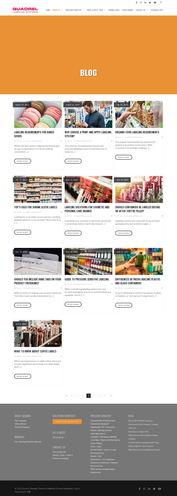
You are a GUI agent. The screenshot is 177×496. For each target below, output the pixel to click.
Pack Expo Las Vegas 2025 (138, 432)
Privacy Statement (65, 488)
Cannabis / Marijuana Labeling (103, 437)
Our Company (20, 420)
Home (48, 10)
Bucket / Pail (95, 456)
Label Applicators (97, 433)
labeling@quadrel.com (27, 2)
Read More (22, 161)
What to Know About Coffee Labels (35, 351)
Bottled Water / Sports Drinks (103, 449)
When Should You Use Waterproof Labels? (144, 450)
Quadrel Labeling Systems (33, 141)
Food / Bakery (96, 443)
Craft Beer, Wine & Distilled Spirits (105, 440)
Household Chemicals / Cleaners (104, 462)
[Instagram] (141, 2)
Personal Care (96, 466)
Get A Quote (58, 437)
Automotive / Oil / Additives (102, 459)
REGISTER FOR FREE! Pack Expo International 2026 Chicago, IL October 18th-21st (143, 424)
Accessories (95, 472)
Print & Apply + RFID (95, 10)
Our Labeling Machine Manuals (28, 441)
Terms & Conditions (46, 488)
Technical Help (157, 10)
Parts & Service (59, 452)
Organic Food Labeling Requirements (137, 132)
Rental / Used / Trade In (63, 455)
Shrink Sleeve (114, 10)
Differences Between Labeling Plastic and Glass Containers (137, 281)
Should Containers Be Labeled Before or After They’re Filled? (137, 209)
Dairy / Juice (95, 446)
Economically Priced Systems (102, 420)
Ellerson (19, 141)
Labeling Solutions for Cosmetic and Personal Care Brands (87, 209)
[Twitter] (150, 2)
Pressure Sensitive (74, 10)
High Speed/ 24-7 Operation (102, 427)
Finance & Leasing (60, 458)
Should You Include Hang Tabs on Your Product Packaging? (37, 281)
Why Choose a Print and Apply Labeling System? (88, 134)
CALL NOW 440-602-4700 (59, 2)
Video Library (127, 10)
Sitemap (33, 488)
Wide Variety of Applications (102, 469)
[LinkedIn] (145, 2)
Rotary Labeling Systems (101, 430)
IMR (29, 492)
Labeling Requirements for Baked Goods (34, 134)
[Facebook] (136, 2)
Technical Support (22, 427)
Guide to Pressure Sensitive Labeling (87, 279)
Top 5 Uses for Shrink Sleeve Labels (35, 207)
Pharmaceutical (97, 453)
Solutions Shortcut (67, 422)
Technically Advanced (99, 424)
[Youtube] (155, 2)
